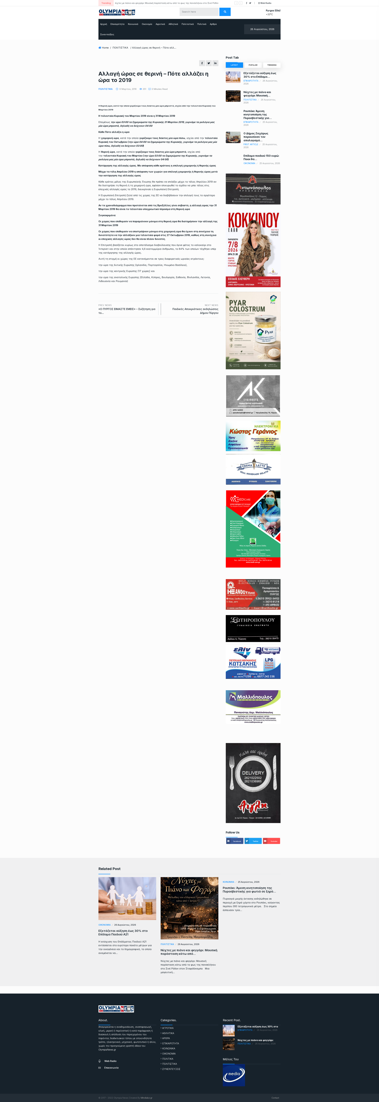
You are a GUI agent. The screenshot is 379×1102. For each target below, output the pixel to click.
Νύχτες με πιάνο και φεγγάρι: (256, 1040)
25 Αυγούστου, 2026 (248, 882)
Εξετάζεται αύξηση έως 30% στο (258, 1026)
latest (234, 65)
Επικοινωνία (111, 1067)
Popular (253, 65)
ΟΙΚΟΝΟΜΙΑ (249, 163)
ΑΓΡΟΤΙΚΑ (168, 1028)
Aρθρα (213, 24)
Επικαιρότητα (118, 24)
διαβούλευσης (162, 245)
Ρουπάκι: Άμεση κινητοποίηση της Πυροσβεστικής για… (258, 114)
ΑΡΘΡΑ (166, 1038)
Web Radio (110, 1061)
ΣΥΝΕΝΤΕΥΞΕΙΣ (171, 1069)
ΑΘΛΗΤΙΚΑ (168, 1033)
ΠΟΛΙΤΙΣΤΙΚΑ (120, 47)
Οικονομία (147, 24)
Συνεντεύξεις (107, 34)
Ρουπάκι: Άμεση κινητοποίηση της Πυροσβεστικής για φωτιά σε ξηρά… (249, 889)
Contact (275, 1098)
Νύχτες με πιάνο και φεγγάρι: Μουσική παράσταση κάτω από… (189, 952)
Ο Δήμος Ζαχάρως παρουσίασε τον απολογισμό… (256, 137)
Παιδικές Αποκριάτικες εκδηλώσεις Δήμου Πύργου (195, 309)
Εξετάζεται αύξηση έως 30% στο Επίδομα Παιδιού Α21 (123, 932)
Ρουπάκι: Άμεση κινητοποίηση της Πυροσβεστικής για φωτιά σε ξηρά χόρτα (155, 3)
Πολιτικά (201, 24)
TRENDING (272, 65)
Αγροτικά (160, 24)
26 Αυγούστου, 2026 (125, 925)
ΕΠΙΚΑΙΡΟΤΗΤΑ (251, 80)
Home (105, 47)
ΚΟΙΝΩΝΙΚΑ (228, 882)
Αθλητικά (173, 24)
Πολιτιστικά (188, 24)
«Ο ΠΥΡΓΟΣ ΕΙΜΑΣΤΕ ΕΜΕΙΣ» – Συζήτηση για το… (126, 309)
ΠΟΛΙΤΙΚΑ (167, 1058)
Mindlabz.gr (146, 1097)
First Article (251, 144)
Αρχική (103, 24)
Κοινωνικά (133, 24)
